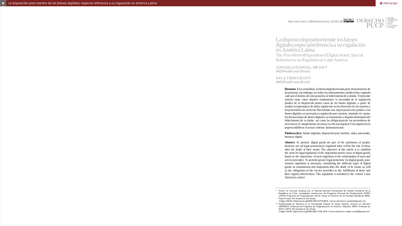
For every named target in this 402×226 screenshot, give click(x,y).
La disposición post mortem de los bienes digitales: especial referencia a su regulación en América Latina (82, 3)
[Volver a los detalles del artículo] (3, 3)
